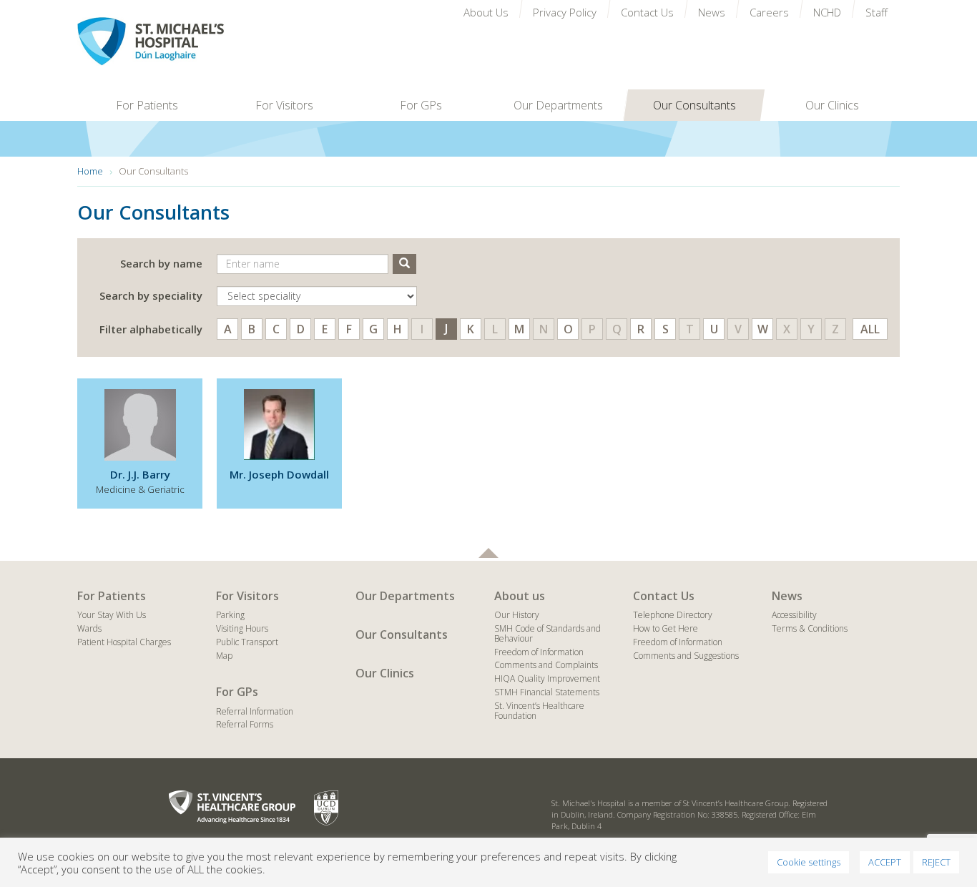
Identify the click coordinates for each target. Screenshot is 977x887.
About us (519, 596)
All (870, 329)
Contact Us (663, 596)
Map (224, 656)
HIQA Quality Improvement (547, 678)
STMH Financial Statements (546, 692)
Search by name (161, 263)
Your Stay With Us (111, 615)
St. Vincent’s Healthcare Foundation (539, 711)
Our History (516, 615)
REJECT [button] (936, 862)
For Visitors (247, 596)
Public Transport (247, 642)
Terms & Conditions (810, 628)
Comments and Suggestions (686, 656)
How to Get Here (665, 628)
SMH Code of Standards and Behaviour (547, 633)
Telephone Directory (672, 615)
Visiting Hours (242, 628)
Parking (230, 615)
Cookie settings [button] (808, 862)
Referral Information (254, 711)
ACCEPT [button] (884, 862)
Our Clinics (384, 673)
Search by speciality (150, 295)
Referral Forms (244, 724)
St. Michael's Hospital (180, 41)
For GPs (237, 692)
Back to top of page (488, 553)
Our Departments (405, 596)
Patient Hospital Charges (124, 642)
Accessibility (794, 615)
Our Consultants (401, 634)
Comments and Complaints (546, 665)
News (787, 596)
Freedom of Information (539, 652)
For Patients (111, 596)
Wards (89, 628)
